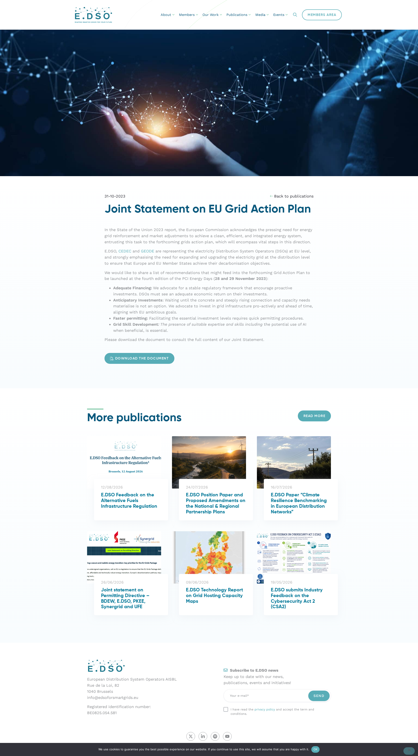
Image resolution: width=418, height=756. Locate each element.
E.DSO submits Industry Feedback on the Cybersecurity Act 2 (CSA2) (297, 599)
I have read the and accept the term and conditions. (272, 711)
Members (187, 15)
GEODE (147, 251)
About (166, 15)
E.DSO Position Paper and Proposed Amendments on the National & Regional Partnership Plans (215, 503)
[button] (294, 15)
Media (260, 15)
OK (316, 749)
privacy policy (265, 709)
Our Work (210, 15)
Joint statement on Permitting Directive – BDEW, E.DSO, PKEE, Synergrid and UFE (125, 599)
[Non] (409, 751)
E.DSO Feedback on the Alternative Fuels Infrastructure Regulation (129, 501)
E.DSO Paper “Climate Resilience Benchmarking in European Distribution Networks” (299, 503)
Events (278, 15)
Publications (236, 15)
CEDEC (124, 251)
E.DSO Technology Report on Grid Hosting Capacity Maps (214, 596)
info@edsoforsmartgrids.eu (112, 697)
